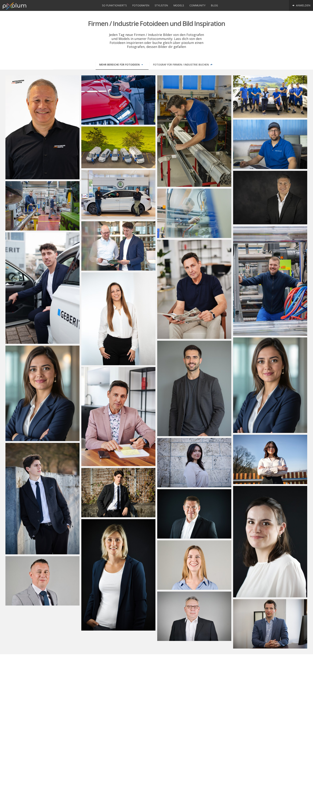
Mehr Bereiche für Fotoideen (119, 64)
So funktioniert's (114, 5)
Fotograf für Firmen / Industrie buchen (181, 64)
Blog (214, 5)
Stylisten (161, 5)
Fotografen (140, 5)
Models (178, 5)
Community (197, 5)
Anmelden (302, 5)
